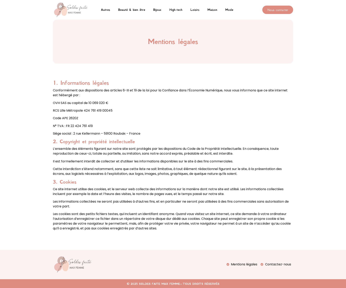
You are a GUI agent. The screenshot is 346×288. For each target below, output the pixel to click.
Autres (105, 10)
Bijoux (157, 10)
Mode (229, 10)
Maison (212, 10)
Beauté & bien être (131, 10)
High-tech (175, 10)
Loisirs (194, 10)
